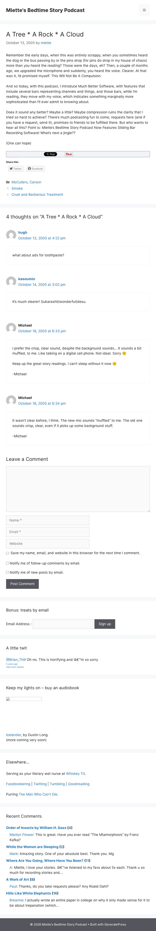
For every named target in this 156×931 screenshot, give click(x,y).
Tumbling (57, 784)
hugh (22, 232)
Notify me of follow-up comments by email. (45, 563)
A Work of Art (17, 879)
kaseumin (26, 279)
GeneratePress (115, 924)
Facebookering (18, 784)
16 (55, 893)
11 (87, 861)
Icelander (13, 735)
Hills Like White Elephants (28, 893)
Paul (13, 886)
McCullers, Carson (26, 182)
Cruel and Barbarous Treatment (37, 194)
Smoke (17, 188)
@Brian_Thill (16, 660)
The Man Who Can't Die (38, 794)
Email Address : (19, 624)
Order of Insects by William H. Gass (36, 828)
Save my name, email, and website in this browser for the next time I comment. (75, 553)
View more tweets (15, 667)
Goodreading (78, 784)
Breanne (16, 900)
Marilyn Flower (21, 835)
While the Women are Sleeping (32, 847)
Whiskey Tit (75, 774)
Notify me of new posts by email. (37, 572)
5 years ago (12, 664)
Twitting (40, 784)
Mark (14, 854)
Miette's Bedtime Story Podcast (45, 10)
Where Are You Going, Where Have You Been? (44, 861)
